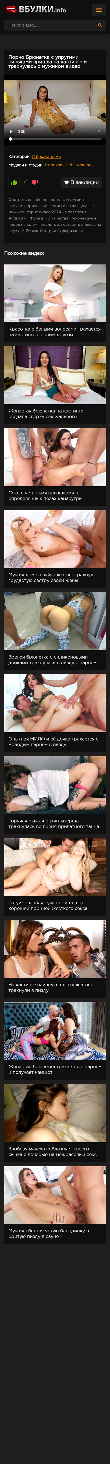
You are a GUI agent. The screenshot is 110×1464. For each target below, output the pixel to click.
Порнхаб (54, 165)
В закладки (81, 182)
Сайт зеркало (78, 165)
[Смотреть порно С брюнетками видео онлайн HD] (35, 10)
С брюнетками (46, 156)
